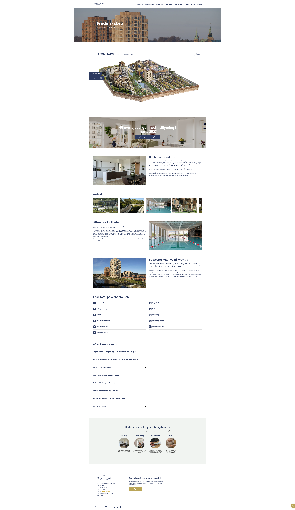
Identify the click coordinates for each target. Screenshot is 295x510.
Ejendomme (159, 4)
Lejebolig (140, 4)
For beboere (168, 4)
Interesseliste (178, 4)
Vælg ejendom (95, 73)
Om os (193, 4)
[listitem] (119, 352)
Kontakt (199, 4)
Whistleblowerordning (108, 507)
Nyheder (186, 4)
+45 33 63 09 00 (106, 491)
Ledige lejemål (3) (97, 78)
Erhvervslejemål (149, 4)
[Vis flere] (199, 205)
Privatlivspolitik (96, 507)
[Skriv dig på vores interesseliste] (293, 506)
